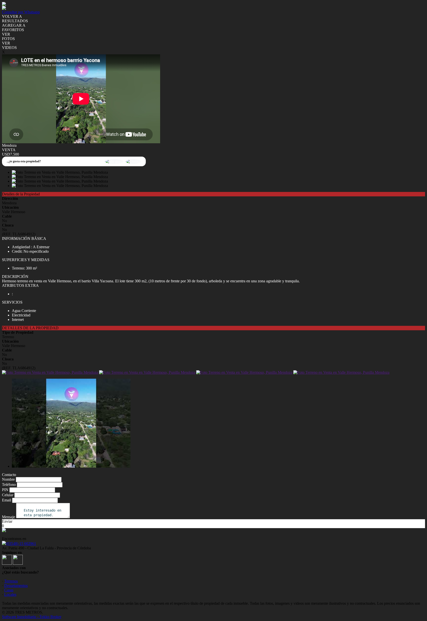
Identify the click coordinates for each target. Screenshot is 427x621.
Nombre (8, 479)
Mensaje (8, 517)
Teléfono (9, 484)
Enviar (7, 521)
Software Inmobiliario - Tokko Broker (31, 617)
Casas (8, 590)
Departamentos (16, 585)
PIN (5, 490)
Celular (7, 495)
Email (6, 500)
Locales (10, 594)
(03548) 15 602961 (21, 543)
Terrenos (11, 581)
